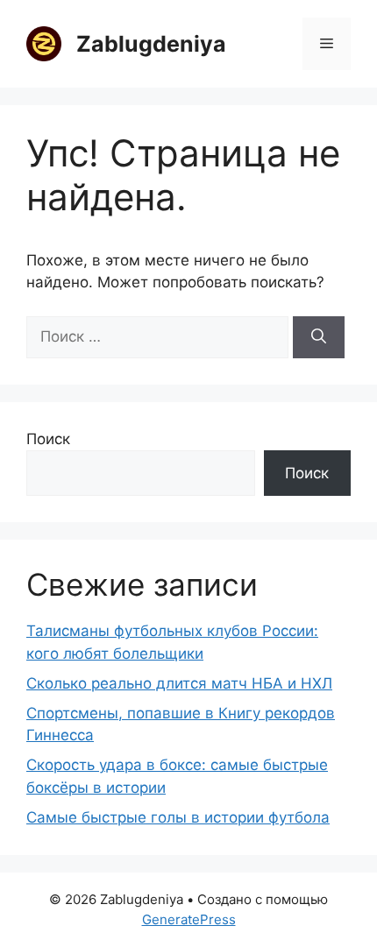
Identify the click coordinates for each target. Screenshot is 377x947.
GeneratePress (189, 919)
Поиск (48, 439)
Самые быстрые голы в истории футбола (178, 817)
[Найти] (319, 337)
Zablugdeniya (151, 44)
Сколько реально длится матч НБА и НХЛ (179, 683)
